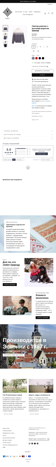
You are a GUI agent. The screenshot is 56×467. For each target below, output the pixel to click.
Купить (42, 75)
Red (36, 58)
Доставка (41, 37)
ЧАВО (4, 447)
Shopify (28, 461)
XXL (34, 51)
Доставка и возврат (7, 440)
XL (47, 47)
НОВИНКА (37, 12)
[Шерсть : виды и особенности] (41, 386)
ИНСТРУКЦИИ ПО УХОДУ (12, 134)
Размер (34, 44)
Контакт (4, 435)
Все (14, 159)
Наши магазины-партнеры (9, 437)
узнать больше (9, 284)
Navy (39, 58)
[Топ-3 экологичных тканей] (15, 386)
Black (43, 58)
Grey (33, 58)
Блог (31, 12)
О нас (25, 12)
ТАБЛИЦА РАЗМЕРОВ (11, 131)
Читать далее (8, 414)
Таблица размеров (7, 430)
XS (33, 47)
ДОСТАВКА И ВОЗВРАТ (11, 138)
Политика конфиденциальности (10, 445)
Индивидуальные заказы (8, 433)
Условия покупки (7, 442)
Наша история (6, 428)
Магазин (18, 12)
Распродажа (28, 14)
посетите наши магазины (13, 355)
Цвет (35, 55)
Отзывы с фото (7, 159)
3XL (38, 51)
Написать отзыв (41, 153)
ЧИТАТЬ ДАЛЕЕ (34, 414)
